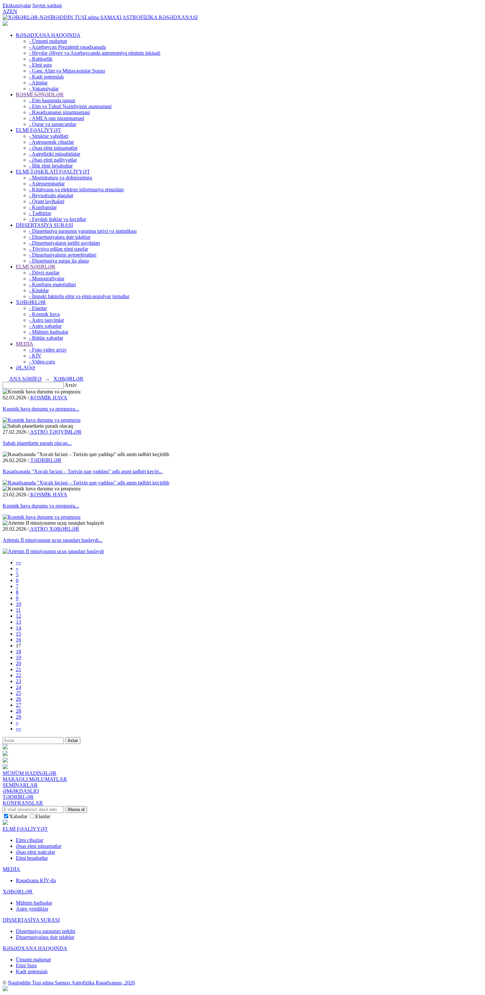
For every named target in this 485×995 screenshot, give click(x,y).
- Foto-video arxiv (48, 350)
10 (18, 604)
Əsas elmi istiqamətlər (38, 846)
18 (18, 651)
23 (18, 681)
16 (18, 639)
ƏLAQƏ (25, 367)
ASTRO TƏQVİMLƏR (55, 432)
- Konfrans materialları (52, 284)
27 (18, 705)
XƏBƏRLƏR (31, 302)
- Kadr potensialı (46, 76)
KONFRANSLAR (23, 803)
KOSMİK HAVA (48, 397)
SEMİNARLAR (20, 785)
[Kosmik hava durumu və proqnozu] (42, 420)
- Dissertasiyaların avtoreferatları (62, 255)
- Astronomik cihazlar (51, 142)
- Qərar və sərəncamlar (52, 124)
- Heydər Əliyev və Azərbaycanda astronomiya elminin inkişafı (94, 53)
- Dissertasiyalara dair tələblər (59, 237)
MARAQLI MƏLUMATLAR (35, 779)
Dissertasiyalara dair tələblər (45, 937)
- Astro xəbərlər (45, 326)
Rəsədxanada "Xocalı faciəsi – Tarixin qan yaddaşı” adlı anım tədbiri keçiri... (83, 471)
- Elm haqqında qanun (52, 100)
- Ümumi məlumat (48, 41)
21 (18, 669)
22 (18, 675)
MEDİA (24, 344)
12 (18, 616)
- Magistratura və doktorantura (60, 177)
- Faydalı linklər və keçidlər (57, 219)
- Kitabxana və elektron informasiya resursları (76, 189)
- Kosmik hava (44, 314)
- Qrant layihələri (46, 201)
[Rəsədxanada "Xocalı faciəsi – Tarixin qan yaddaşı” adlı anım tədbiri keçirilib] (86, 482)
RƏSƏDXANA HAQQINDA (48, 35)
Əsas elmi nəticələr (35, 852)
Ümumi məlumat (33, 959)
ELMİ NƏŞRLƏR (35, 266)
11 (18, 610)
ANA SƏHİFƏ (25, 379)
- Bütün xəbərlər (46, 338)
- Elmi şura (40, 65)
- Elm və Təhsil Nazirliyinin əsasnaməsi (70, 106)
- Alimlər (38, 82)
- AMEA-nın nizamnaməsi (56, 118)
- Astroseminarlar (47, 183)
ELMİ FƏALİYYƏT (38, 130)
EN (13, 11)
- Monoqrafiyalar (46, 278)
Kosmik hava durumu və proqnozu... (41, 409)
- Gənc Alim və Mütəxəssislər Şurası (67, 71)
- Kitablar (39, 290)
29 (18, 717)
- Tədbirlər (40, 213)
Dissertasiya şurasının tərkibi (45, 931)
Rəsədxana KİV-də (36, 880)
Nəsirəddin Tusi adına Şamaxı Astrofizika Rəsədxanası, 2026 (71, 982)
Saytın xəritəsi (47, 5)
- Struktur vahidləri (48, 136)
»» (18, 728)
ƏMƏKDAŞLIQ (21, 791)
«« (18, 562)
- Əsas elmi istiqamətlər (53, 148)
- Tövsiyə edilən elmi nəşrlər (58, 249)
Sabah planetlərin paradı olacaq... (37, 443)
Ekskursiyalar (17, 5)
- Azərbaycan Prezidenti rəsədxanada (67, 47)
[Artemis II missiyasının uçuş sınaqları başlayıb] (53, 551)
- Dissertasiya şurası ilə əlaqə (59, 261)
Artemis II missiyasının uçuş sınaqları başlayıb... (53, 540)
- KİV (35, 355)
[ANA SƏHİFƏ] (5, 24)
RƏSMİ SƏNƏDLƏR (40, 94)
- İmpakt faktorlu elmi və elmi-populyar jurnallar (79, 296)
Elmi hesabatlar (32, 858)
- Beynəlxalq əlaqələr (51, 195)
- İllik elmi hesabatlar (51, 166)
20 (18, 663)
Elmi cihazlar (29, 840)
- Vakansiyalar (44, 88)
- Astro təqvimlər (46, 320)
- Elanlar (38, 308)
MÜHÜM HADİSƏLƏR (29, 773)
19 (18, 657)
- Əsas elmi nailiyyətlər (53, 160)
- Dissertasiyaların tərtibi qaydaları (64, 243)
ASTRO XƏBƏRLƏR (54, 529)
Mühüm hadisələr (34, 903)
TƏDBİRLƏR (45, 460)
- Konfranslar (43, 207)
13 (18, 622)
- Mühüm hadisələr (48, 332)
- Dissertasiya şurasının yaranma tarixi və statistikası (83, 231)
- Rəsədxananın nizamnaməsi (59, 112)
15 (18, 634)
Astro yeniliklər (32, 909)
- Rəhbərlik (40, 59)
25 (18, 693)
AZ (6, 11)
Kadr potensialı (32, 971)
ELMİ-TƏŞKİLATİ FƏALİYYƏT (53, 171)
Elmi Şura (26, 965)
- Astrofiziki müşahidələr (54, 154)
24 (18, 687)
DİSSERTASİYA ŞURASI (44, 225)
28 (18, 711)
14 (18, 628)
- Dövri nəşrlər (44, 272)
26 (18, 699)
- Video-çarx (42, 361)
